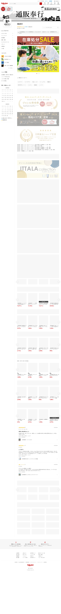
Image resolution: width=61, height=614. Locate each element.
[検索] (41, 3)
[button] (57, 1)
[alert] (38, 32)
